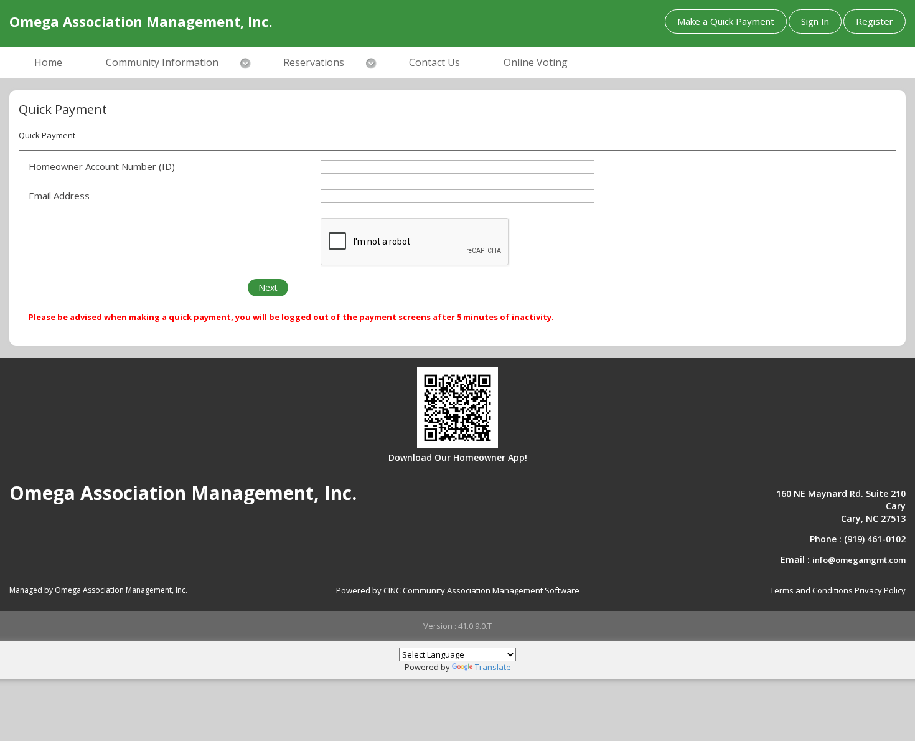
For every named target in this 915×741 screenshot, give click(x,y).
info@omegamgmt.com (859, 559)
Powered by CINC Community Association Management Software (458, 590)
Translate (493, 667)
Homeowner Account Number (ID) (102, 166)
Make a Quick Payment (725, 21)
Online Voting (536, 62)
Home (48, 62)
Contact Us (434, 62)
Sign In (815, 21)
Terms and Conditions (811, 590)
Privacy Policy (880, 590)
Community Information (162, 62)
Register (874, 21)
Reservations (313, 62)
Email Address (59, 195)
